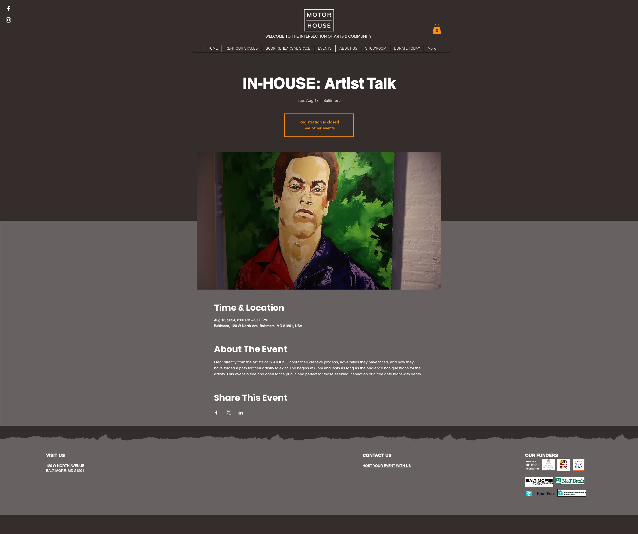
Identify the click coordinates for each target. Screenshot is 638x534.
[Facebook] (8, 8)
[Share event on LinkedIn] (241, 413)
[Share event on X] (228, 413)
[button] (437, 29)
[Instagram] (8, 19)
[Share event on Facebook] (216, 413)
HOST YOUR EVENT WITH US (387, 466)
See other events (319, 128)
